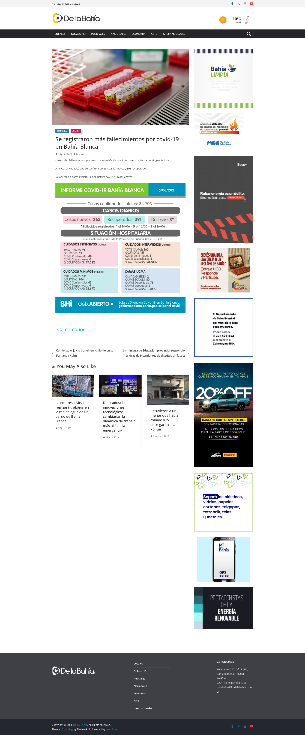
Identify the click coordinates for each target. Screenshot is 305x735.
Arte (154, 34)
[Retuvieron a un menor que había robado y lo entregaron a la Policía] (168, 377)
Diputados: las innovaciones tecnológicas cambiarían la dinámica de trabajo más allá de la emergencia (119, 416)
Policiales (98, 34)
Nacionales (118, 34)
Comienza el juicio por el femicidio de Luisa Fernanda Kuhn (84, 353)
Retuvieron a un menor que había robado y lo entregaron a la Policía (164, 420)
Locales (60, 34)
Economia (138, 34)
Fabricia (80, 154)
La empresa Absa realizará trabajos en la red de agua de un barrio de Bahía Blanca (72, 411)
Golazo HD (78, 34)
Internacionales (174, 34)
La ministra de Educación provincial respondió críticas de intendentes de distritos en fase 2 (154, 353)
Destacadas (62, 131)
